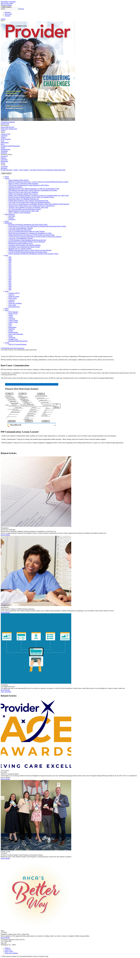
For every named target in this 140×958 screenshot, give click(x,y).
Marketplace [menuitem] (4, 161)
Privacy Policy (9, 951)
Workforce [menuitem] (4, 153)
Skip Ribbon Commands (8, 1)
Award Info (4, 166)
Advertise (7, 15)
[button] (21, 9)
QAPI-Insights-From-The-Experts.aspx (12, 348)
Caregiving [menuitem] (4, 135)
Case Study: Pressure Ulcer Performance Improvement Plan (47, 170)
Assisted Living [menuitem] (5, 134)
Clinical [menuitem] (3, 137)
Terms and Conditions (11, 953)
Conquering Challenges (8, 122)
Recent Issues (5, 125)
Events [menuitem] (3, 163)
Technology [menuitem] (4, 151)
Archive (3, 130)
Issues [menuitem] (2, 20)
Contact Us (8, 949)
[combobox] (9, 9)
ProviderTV (4, 156)
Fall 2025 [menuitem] (11, 127)
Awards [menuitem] (3, 165)
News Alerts (8, 14)
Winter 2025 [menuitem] (4, 129)
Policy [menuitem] (3, 144)
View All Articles (6, 692)
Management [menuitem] (5, 142)
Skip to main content (7, 3)
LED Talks (4, 159)
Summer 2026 (5, 123)
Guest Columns (23, 170)
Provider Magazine (6, 170)
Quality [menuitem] (3, 147)
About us (7, 948)
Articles (15, 170)
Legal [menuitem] (2, 141)
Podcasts (3, 158)
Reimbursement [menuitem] (5, 149)
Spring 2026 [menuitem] (4, 127)
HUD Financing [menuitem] (6, 139)
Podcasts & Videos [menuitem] (6, 154)
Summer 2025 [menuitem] (13, 129)
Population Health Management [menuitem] (10, 146)
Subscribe (7, 12)
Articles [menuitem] (3, 19)
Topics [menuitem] (3, 132)
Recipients (4, 168)
